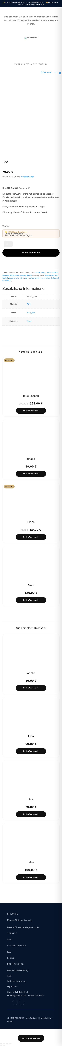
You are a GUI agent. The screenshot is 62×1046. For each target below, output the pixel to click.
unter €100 (6, 281)
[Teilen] (7, 1043)
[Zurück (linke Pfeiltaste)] (1, 1045)
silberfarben (35, 278)
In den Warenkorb (31, 252)
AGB (9, 976)
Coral (29, 321)
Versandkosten (27, 177)
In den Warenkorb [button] (31, 411)
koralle (16, 278)
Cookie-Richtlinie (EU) (17, 992)
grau (11, 278)
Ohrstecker (14, 275)
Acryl (29, 304)
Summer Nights (26, 275)
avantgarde (49, 275)
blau (56, 275)
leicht (22, 278)
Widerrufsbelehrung (16, 981)
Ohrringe (5, 275)
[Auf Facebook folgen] (14, 1002)
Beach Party (40, 273)
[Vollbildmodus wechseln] (4, 1043)
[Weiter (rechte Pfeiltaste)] (4, 1045)
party (27, 278)
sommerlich (45, 278)
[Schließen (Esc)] (10, 1043)
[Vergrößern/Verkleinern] (1, 1043)
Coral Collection (52, 273)
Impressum (12, 986)
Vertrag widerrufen (31, 1038)
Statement (55, 278)
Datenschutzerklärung (17, 970)
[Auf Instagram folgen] (21, 1002)
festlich (5, 278)
